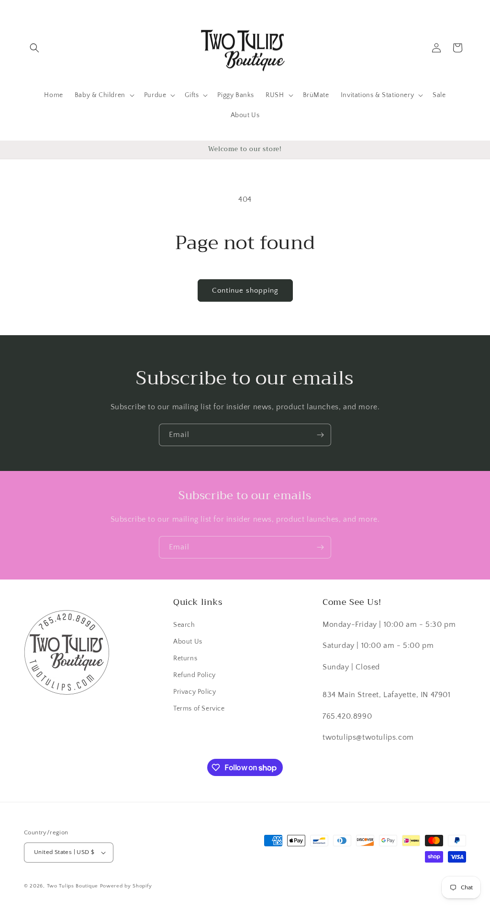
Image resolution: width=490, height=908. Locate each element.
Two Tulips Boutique (72, 886)
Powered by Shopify (126, 886)
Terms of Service (199, 708)
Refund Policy (194, 675)
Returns (185, 658)
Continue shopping (245, 290)
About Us (187, 641)
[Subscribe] (320, 435)
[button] (34, 47)
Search (184, 625)
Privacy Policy (194, 692)
